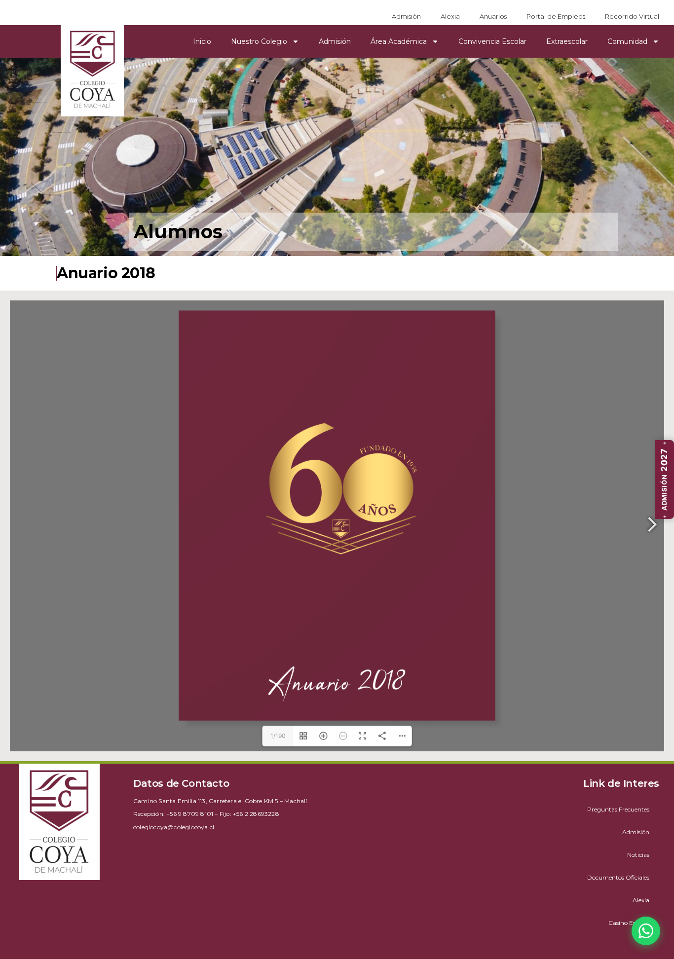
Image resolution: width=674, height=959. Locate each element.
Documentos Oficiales (618, 877)
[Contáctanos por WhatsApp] (646, 931)
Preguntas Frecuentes (618, 809)
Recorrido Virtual (632, 16)
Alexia (450, 16)
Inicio (202, 41)
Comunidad (627, 41)
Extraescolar (567, 41)
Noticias (638, 854)
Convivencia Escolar (492, 41)
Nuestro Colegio (259, 41)
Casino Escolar (628, 922)
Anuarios (493, 16)
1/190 (278, 735)
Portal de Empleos (555, 16)
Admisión (406, 16)
